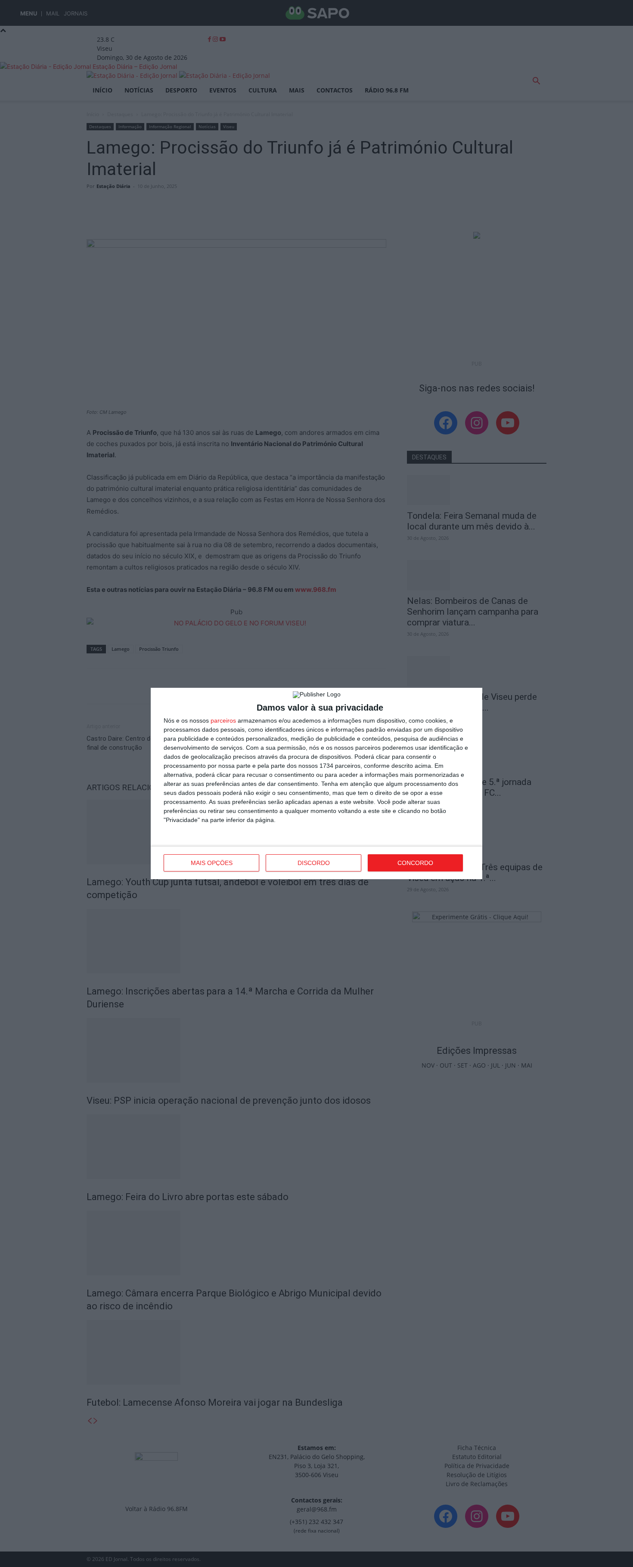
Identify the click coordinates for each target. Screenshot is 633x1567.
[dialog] (316, 783)
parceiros (223, 720)
